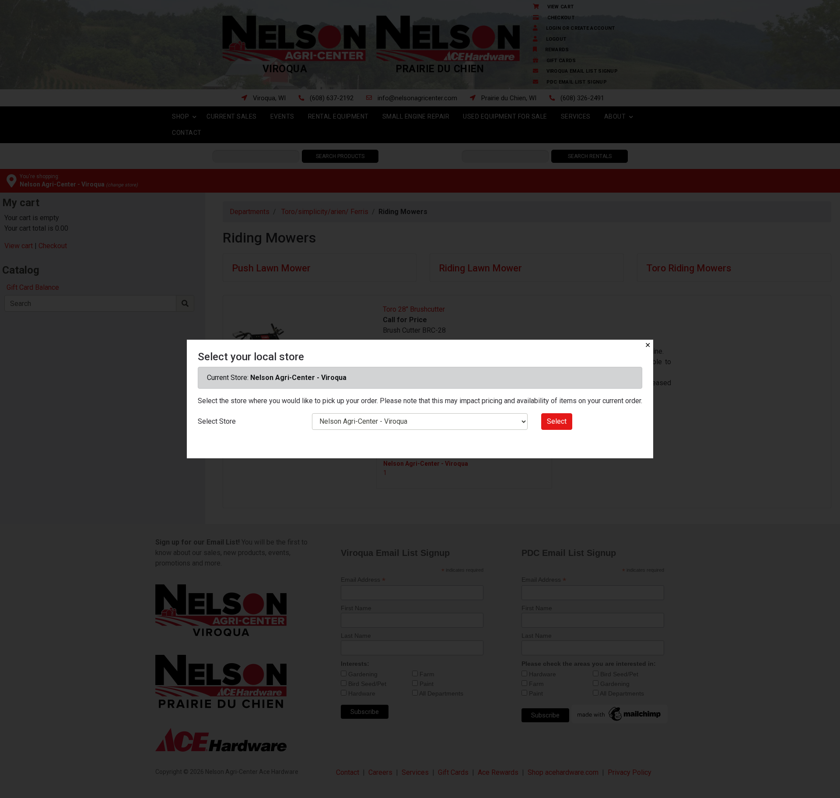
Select (557, 421)
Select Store (217, 421)
